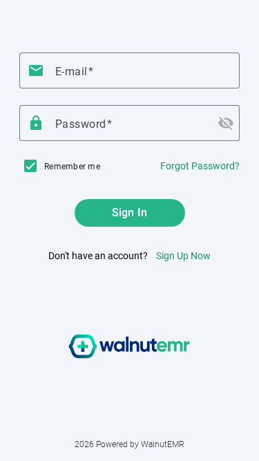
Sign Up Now (183, 255)
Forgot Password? (200, 165)
